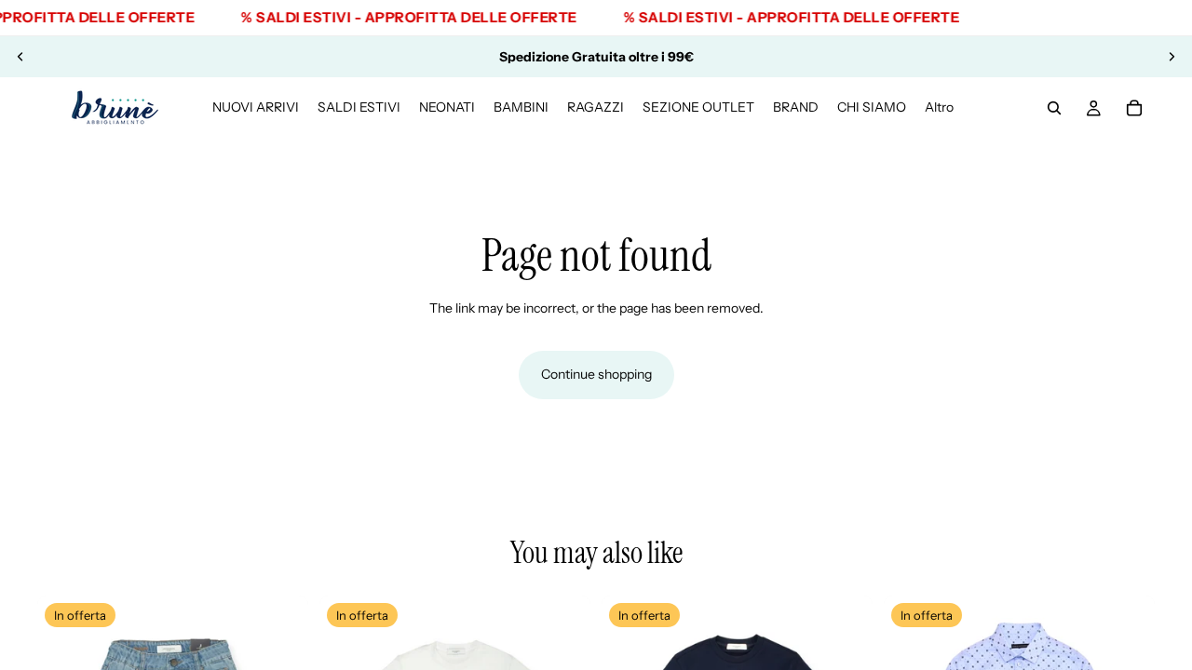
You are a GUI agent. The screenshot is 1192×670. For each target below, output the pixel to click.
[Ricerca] (1054, 107)
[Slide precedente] (20, 56)
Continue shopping (596, 374)
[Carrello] (1134, 107)
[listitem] (939, 107)
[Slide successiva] (1171, 56)
